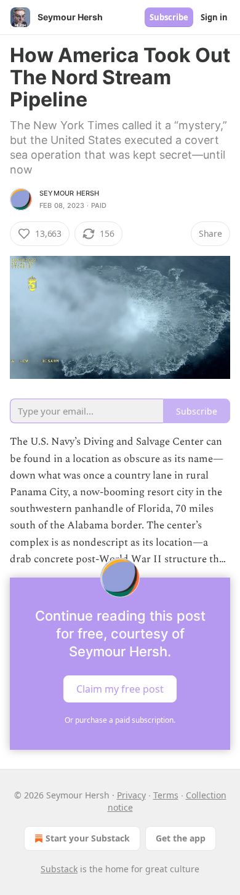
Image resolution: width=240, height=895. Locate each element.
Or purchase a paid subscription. (120, 720)
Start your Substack (88, 838)
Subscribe (169, 17)
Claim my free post (120, 689)
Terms (165, 795)
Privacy (131, 795)
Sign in (214, 17)
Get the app (181, 838)
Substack (59, 869)
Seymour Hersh (69, 193)
